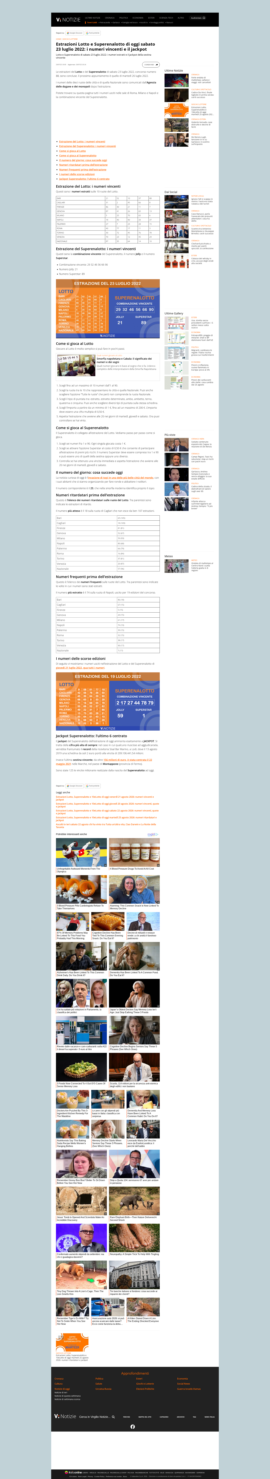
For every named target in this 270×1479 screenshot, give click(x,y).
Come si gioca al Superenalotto (77, 155)
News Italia (210, 1417)
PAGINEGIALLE (103, 1473)
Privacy (90, 1476)
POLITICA (123, 18)
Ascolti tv (144, 22)
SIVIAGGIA (169, 1473)
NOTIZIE (71, 19)
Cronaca (59, 1378)
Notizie (68, 1416)
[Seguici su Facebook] (132, 1428)
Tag (194, 1417)
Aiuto (125, 1476)
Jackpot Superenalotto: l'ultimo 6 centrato (84, 179)
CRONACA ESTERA (198, 119)
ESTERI (151, 18)
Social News (183, 1383)
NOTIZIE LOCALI (197, 196)
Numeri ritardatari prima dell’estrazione (83, 164)
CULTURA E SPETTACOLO (201, 90)
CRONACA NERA (197, 439)
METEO (194, 560)
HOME (58, 39)
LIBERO (85, 1473)
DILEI (162, 1473)
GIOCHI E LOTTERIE (70, 39)
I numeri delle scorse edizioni (77, 174)
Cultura (58, 1383)
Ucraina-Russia (103, 1389)
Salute (98, 1383)
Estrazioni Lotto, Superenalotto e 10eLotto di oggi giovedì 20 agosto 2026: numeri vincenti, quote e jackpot (107, 805)
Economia (182, 1378)
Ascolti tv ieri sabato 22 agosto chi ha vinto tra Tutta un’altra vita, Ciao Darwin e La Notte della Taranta (106, 826)
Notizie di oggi (62, 1389)
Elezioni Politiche (145, 1389)
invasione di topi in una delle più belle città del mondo (120, 477)
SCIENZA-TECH (166, 18)
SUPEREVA (200, 1473)
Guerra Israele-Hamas (189, 1389)
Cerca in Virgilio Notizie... (95, 1416)
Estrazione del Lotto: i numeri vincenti (82, 141)
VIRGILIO (92, 1473)
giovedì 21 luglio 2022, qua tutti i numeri (80, 667)
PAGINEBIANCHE (141, 1473)
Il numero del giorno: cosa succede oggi (83, 160)
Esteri (139, 1378)
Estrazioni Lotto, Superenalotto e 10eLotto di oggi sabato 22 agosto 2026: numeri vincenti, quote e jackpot (107, 812)
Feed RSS (126, 1417)
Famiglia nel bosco (130, 22)
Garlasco (116, 22)
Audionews (196, 18)
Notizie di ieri (61, 1392)
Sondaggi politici (157, 22)
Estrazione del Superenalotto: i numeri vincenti (87, 146)
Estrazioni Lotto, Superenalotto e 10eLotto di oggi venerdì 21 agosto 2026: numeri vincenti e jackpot (105, 798)
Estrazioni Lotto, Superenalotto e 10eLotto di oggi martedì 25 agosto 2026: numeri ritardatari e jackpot (106, 819)
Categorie (164, 1417)
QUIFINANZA (179, 1473)
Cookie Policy (99, 1476)
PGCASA (131, 1473)
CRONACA (109, 18)
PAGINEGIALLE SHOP (118, 1473)
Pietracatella (105, 22)
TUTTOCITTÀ (154, 1473)
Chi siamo (73, 1476)
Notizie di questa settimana (68, 1396)
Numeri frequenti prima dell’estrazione (82, 169)
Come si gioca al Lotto (72, 151)
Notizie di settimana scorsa (67, 1399)
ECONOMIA (138, 18)
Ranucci (169, 22)
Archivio (180, 1417)
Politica (99, 1378)
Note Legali (82, 1476)
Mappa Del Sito (145, 1417)
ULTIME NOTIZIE (92, 18)
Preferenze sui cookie (114, 1476)
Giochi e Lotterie (145, 1383)
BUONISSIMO (190, 1473)
